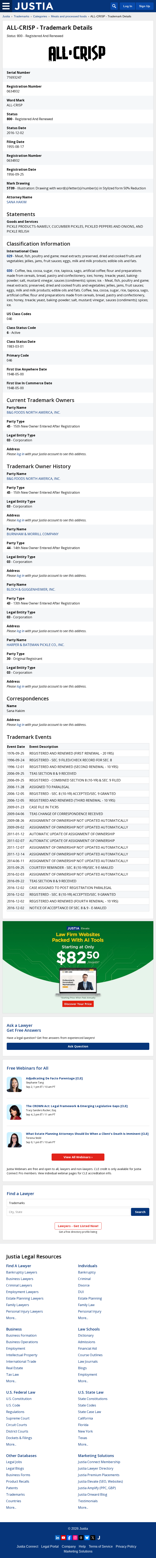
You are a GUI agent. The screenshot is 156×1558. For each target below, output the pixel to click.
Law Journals (88, 1361)
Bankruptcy (87, 1272)
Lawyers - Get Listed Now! (78, 1226)
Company (69, 1546)
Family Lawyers (17, 1305)
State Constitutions (92, 1398)
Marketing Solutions (96, 1455)
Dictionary (86, 1335)
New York (85, 1431)
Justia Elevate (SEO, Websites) (100, 1481)
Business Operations (22, 1342)
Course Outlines (90, 1355)
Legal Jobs (14, 1462)
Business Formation (21, 1335)
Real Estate (14, 1368)
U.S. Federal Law (20, 1392)
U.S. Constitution (18, 1398)
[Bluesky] (86, 1537)
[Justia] (34, 6)
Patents (12, 1488)
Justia (6, 16)
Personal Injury (89, 1311)
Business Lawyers (19, 1279)
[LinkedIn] (57, 1537)
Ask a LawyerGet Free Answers (24, 1028)
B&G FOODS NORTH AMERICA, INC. (33, 412)
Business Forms (18, 1475)
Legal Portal (50, 1546)
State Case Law (89, 1412)
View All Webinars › (78, 1157)
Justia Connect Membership (99, 1462)
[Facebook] (69, 1537)
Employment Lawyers (22, 1292)
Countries (13, 1501)
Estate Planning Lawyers (24, 1298)
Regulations (15, 1412)
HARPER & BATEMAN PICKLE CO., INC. (35, 645)
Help (82, 1546)
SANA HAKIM (17, 202)
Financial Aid (87, 1348)
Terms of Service (101, 1546)
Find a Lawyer (20, 1193)
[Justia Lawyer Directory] (98, 1537)
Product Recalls (17, 1481)
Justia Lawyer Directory (95, 1468)
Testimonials (88, 1501)
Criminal (84, 1279)
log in (20, 454)
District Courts (17, 1431)
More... (11, 1318)
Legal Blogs (15, 1468)
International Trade (21, 1361)
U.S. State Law (91, 1392)
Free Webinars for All (27, 1068)
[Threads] (81, 1537)
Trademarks (21, 16)
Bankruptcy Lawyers (21, 1272)
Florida (83, 1425)
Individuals (87, 1265)
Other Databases (21, 1455)
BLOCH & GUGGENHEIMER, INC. (31, 589)
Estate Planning (90, 1298)
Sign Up (144, 6)
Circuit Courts (16, 1425)
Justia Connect (27, 1546)
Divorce (84, 1285)
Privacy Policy (126, 1546)
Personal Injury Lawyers (24, 1311)
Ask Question (78, 1046)
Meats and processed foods (69, 16)
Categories (40, 16)
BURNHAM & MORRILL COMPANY (32, 534)
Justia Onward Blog (92, 1494)
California (85, 1418)
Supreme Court (17, 1418)
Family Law (86, 1305)
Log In (127, 6)
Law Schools (89, 1329)
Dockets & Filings (19, 1438)
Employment (15, 1348)
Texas (82, 1438)
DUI (81, 1292)
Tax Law (12, 1374)
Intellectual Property (21, 1355)
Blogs (82, 1368)
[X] (92, 1537)
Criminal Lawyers (19, 1285)
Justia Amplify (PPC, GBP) (97, 1488)
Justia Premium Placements (98, 1475)
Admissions (86, 1342)
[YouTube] (63, 1537)
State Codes (87, 1405)
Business (14, 1329)
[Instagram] (75, 1537)
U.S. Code (13, 1405)
